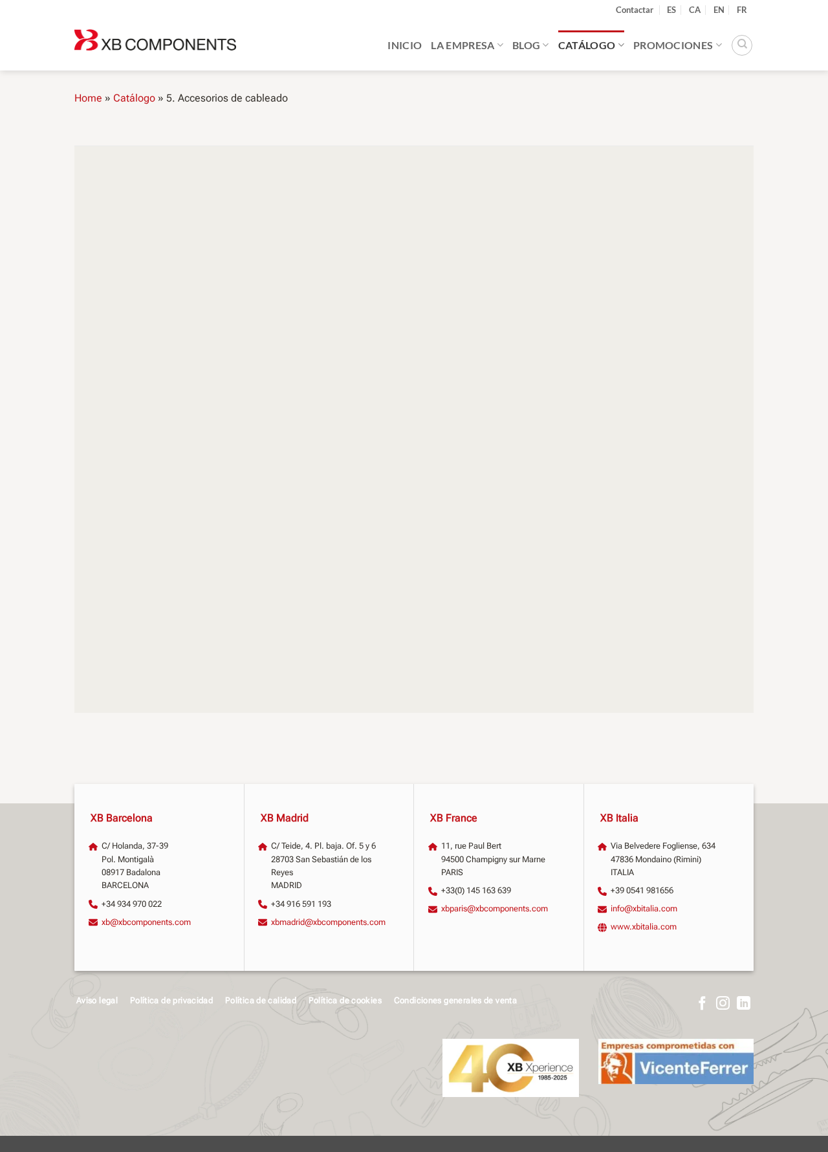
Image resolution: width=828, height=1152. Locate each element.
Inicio (404, 45)
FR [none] (742, 10)
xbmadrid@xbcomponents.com (328, 922)
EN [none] (719, 10)
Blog (526, 45)
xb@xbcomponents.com (146, 922)
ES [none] (671, 10)
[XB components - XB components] (155, 45)
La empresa (462, 45)
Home (88, 98)
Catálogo (587, 45)
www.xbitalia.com (644, 926)
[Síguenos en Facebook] (702, 1004)
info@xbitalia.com (644, 908)
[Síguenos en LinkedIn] (743, 1004)
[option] (695, 9)
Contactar (634, 10)
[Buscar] (742, 45)
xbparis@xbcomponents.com (494, 908)
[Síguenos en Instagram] (723, 1004)
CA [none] (695, 10)
